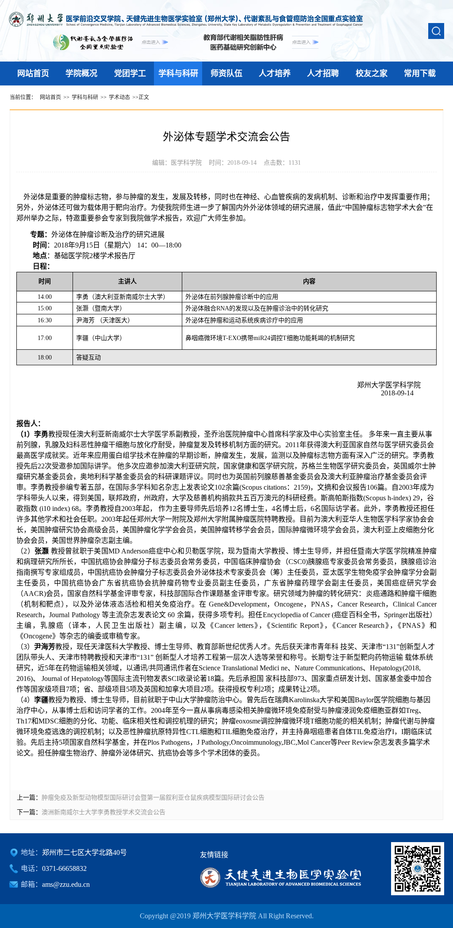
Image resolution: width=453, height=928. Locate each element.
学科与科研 (178, 73)
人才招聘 (323, 73)
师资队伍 (226, 73)
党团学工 (130, 73)
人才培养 (275, 73)
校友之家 (372, 73)
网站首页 (33, 73)
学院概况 (81, 73)
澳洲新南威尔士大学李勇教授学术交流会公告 (103, 812)
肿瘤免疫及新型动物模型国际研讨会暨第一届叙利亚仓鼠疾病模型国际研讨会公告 (153, 797)
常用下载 (420, 73)
